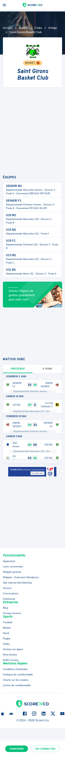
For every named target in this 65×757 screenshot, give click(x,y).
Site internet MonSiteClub (17, 582)
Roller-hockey (11, 660)
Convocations (10, 593)
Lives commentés (13, 566)
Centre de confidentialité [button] (17, 685)
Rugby (6, 638)
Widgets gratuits (12, 571)
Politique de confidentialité (18, 674)
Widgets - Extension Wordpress (21, 577)
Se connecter (45, 748)
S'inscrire (17, 748)
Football (7, 622)
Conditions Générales (15, 669)
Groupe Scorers (12, 613)
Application (9, 561)
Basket (23, 27)
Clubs (38, 27)
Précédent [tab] (18, 368)
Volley (6, 643)
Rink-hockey (10, 654)
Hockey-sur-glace (13, 649)
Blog (5, 607)
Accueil (7, 27)
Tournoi (7, 588)
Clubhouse (9, 598)
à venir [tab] (47, 368)
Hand (6, 633)
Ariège (52, 27)
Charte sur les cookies (15, 679)
